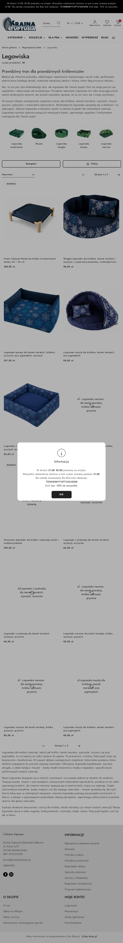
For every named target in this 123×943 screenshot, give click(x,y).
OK (61, 494)
